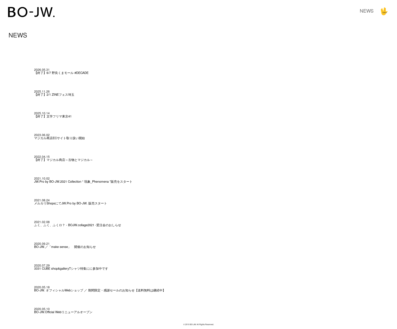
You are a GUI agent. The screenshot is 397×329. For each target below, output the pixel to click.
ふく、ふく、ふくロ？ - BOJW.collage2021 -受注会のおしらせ (77, 224)
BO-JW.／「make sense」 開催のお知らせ (65, 246)
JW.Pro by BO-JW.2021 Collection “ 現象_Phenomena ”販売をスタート (83, 181)
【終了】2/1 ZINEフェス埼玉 (54, 94)
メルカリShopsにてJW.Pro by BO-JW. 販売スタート (70, 203)
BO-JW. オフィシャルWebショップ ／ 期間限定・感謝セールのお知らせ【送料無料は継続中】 (100, 290)
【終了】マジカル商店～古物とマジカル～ (63, 159)
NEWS (367, 10)
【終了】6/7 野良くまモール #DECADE (61, 72)
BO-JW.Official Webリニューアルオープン (63, 311)
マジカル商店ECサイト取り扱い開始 (59, 137)
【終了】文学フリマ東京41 (53, 116)
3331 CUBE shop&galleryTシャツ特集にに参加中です (71, 268)
